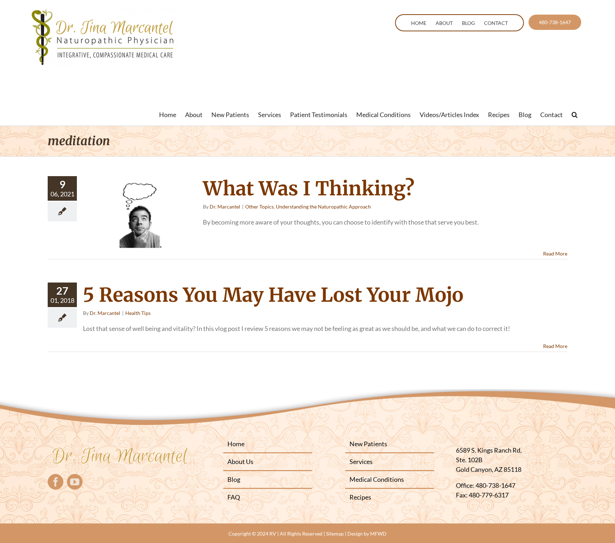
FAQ (233, 497)
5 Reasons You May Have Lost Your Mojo (273, 295)
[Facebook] (55, 482)
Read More (555, 254)
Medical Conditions (376, 479)
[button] (575, 114)
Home (236, 444)
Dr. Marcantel (225, 207)
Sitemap (335, 534)
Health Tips (138, 313)
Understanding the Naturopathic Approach (323, 207)
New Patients (368, 444)
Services (361, 461)
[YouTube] (75, 482)
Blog (233, 479)
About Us (240, 461)
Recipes (360, 497)
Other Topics (259, 207)
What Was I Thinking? (308, 188)
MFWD (378, 534)
